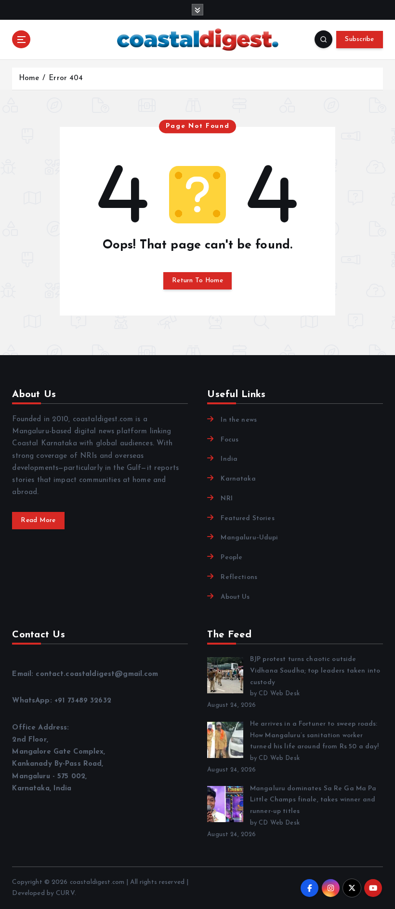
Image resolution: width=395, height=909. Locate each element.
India (229, 459)
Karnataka (238, 479)
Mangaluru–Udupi (249, 538)
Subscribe (359, 39)
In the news (239, 420)
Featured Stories (247, 518)
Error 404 (66, 78)
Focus (229, 440)
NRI (226, 499)
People (231, 557)
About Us (235, 597)
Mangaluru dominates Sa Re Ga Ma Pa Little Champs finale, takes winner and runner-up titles (313, 800)
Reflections (239, 577)
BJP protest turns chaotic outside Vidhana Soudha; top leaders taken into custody (315, 671)
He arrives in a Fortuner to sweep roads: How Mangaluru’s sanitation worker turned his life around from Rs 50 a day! (314, 735)
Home (29, 78)
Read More (38, 520)
